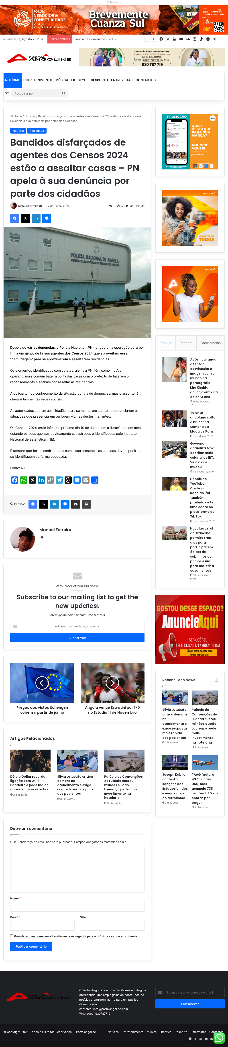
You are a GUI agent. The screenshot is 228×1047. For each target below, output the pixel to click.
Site (83, 917)
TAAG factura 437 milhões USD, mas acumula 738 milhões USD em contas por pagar (205, 788)
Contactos (146, 80)
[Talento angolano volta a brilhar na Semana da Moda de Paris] (174, 418)
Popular (165, 343)
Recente (186, 343)
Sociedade (37, 130)
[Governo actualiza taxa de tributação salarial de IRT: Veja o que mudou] (174, 449)
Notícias (12, 80)
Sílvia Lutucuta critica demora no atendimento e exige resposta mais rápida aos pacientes (75, 785)
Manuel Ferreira (28, 206)
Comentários (210, 343)
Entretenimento (37, 80)
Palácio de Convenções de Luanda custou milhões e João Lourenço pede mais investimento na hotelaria (123, 787)
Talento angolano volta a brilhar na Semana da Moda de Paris (203, 422)
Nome (15, 898)
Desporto (99, 80)
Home (17, 116)
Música (61, 80)
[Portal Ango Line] (38, 58)
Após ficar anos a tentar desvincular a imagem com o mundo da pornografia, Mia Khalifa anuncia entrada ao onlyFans (204, 378)
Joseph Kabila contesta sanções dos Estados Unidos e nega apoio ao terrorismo (175, 786)
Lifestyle (79, 80)
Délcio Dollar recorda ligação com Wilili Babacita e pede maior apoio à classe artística (29, 782)
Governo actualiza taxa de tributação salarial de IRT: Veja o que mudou (202, 455)
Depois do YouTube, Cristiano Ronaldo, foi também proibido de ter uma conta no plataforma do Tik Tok (202, 498)
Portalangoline (86, 1032)
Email (15, 917)
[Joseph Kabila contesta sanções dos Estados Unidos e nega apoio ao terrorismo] (175, 762)
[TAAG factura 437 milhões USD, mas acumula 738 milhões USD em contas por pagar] (205, 762)
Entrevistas (121, 80)
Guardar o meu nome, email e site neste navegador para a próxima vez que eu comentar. (76, 936)
